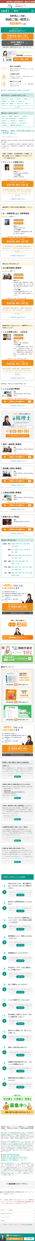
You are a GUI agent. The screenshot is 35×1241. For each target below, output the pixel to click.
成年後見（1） (23, 120)
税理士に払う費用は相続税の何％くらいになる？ (15, 1158)
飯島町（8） (21, 101)
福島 (16, 546)
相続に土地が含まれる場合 (18, 1145)
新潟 (23, 555)
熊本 (23, 573)
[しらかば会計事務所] (17, 397)
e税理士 (5, 90)
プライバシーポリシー (6, 1217)
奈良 (27, 561)
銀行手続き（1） (24, 123)
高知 (20, 569)
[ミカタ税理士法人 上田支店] (17, 351)
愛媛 (16, 569)
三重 (17, 563)
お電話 (24, 1173)
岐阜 (20, 555)
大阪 (12, 561)
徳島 (30, 567)
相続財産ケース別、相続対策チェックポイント (14, 1160)
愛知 (12, 555)
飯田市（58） (5, 103)
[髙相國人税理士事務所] (17, 477)
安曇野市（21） (6, 101)
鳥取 (12, 567)
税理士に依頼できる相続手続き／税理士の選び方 (15, 1157)
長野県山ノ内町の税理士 (23, 90)
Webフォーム (30, 1173)
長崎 (20, 573)
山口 (27, 567)
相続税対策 (7, 1169)
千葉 (24, 549)
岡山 (20, 567)
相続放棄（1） (14, 120)
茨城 (28, 549)
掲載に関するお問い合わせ (7, 1213)
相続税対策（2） (20, 125)
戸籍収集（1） (6, 125)
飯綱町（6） (13, 103)
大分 (27, 573)
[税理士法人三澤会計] (17, 525)
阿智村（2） (27, 99)
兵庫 (16, 561)
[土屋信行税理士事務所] (17, 501)
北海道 (13, 543)
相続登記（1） (6, 120)
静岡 (16, 555)
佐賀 (16, 573)
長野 (27, 555)
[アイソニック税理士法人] (17, 175)
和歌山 (13, 563)
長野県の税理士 (12, 90)
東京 (12, 549)
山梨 (20, 558)
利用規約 (3, 1220)
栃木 (12, 552)
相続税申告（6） (23, 118)
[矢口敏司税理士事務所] (17, 290)
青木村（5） (5, 99)
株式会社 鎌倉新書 (27, 1224)
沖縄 (17, 575)
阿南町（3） (14, 101)
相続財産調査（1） (14, 118)
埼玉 (21, 549)
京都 (20, 561)
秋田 (28, 543)
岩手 (21, 543)
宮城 (24, 543)
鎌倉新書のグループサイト (18, 1184)
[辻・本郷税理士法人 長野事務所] (17, 231)
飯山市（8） (20, 103)
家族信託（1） (6, 123)
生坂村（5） (28, 103)
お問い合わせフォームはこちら (19, 435)
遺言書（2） (5, 116)
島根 (16, 567)
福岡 (12, 573)
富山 (30, 555)
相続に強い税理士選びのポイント (9, 1163)
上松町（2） (12, 99)
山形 (12, 546)
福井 (16, 558)
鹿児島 (13, 575)
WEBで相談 (29, 1238)
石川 (12, 558)
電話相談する (16, 1238)
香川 (12, 569)
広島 (23, 567)
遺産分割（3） (18, 116)
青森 (17, 543)
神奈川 (17, 549)
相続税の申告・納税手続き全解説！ (11, 1156)
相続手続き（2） (14, 123)
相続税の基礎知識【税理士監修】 (11, 1154)
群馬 (16, 552)
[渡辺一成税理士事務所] (17, 452)
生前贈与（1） (26, 116)
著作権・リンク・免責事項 (7, 1210)
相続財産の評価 (14, 1137)
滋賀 (23, 561)
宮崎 (30, 573)
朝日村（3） (20, 99)
